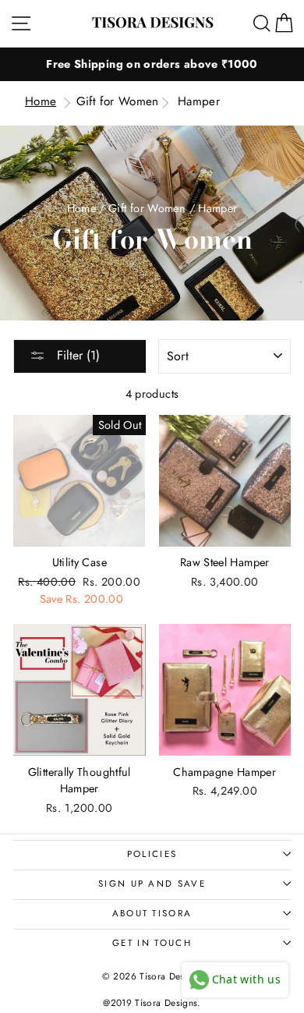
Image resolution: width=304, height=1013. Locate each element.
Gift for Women (117, 101)
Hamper (199, 101)
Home (40, 101)
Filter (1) (76, 355)
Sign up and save (152, 883)
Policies (152, 854)
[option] (152, 64)
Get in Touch (152, 943)
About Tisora (152, 913)
